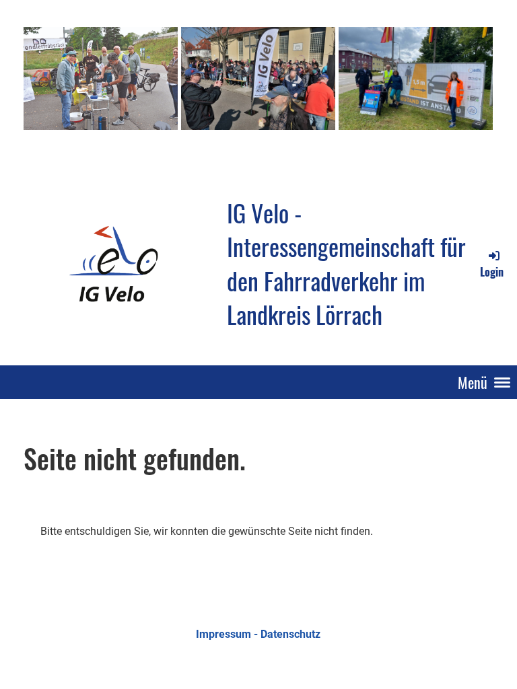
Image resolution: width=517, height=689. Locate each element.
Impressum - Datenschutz (258, 634)
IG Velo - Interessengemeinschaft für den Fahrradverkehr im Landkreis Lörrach (346, 264)
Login (492, 271)
